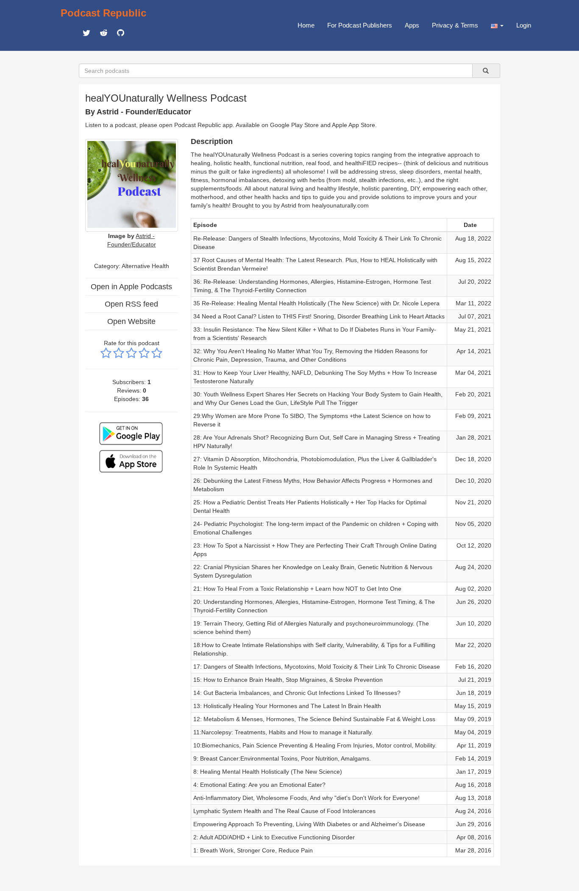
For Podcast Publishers (359, 25)
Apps (412, 25)
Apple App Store (353, 125)
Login (523, 25)
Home (306, 25)
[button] (497, 25)
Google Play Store (294, 125)
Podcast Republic (103, 13)
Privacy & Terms (455, 25)
